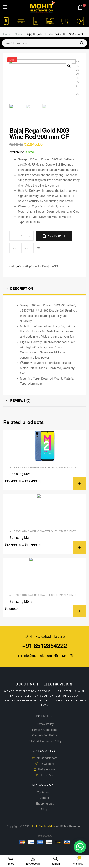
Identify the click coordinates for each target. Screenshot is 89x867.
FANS (54, 266)
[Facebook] (56, 655)
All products (77, 69)
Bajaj (45, 266)
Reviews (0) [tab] (20, 400)
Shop (18, 34)
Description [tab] (21, 288)
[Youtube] (63, 655)
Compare (38, 248)
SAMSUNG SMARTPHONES (42, 467)
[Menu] (5, 7)
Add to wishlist (26, 248)
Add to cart (56, 236)
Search (80, 43)
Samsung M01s (20, 601)
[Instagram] (71, 655)
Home (7, 34)
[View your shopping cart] (80, 7)
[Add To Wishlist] (14, 248)
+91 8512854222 (44, 645)
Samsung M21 (20, 474)
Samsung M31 (20, 537)
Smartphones (67, 467)
